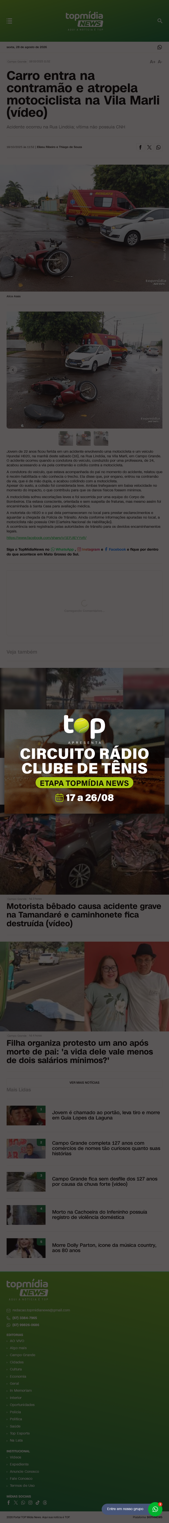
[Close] (165, 709)
